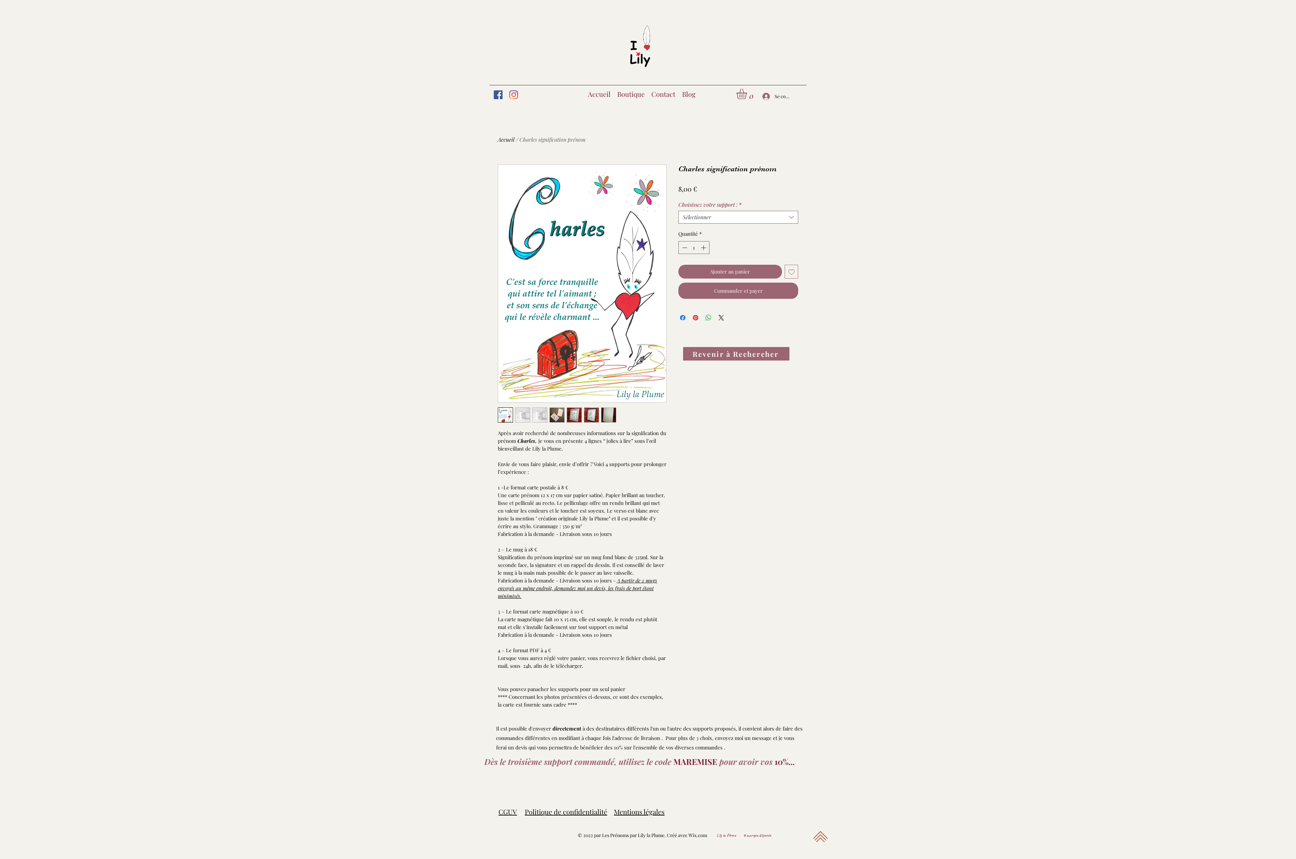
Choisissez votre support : (709, 204)
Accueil (506, 139)
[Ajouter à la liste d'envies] (792, 272)
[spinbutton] (694, 247)
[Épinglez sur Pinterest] (696, 318)
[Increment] (704, 247)
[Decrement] (683, 247)
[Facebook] (498, 94)
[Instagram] (513, 94)
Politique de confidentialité (566, 811)
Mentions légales (639, 811)
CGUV (507, 811)
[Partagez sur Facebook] (683, 318)
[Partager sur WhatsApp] (708, 318)
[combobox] (738, 217)
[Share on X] (721, 318)
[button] (747, 94)
